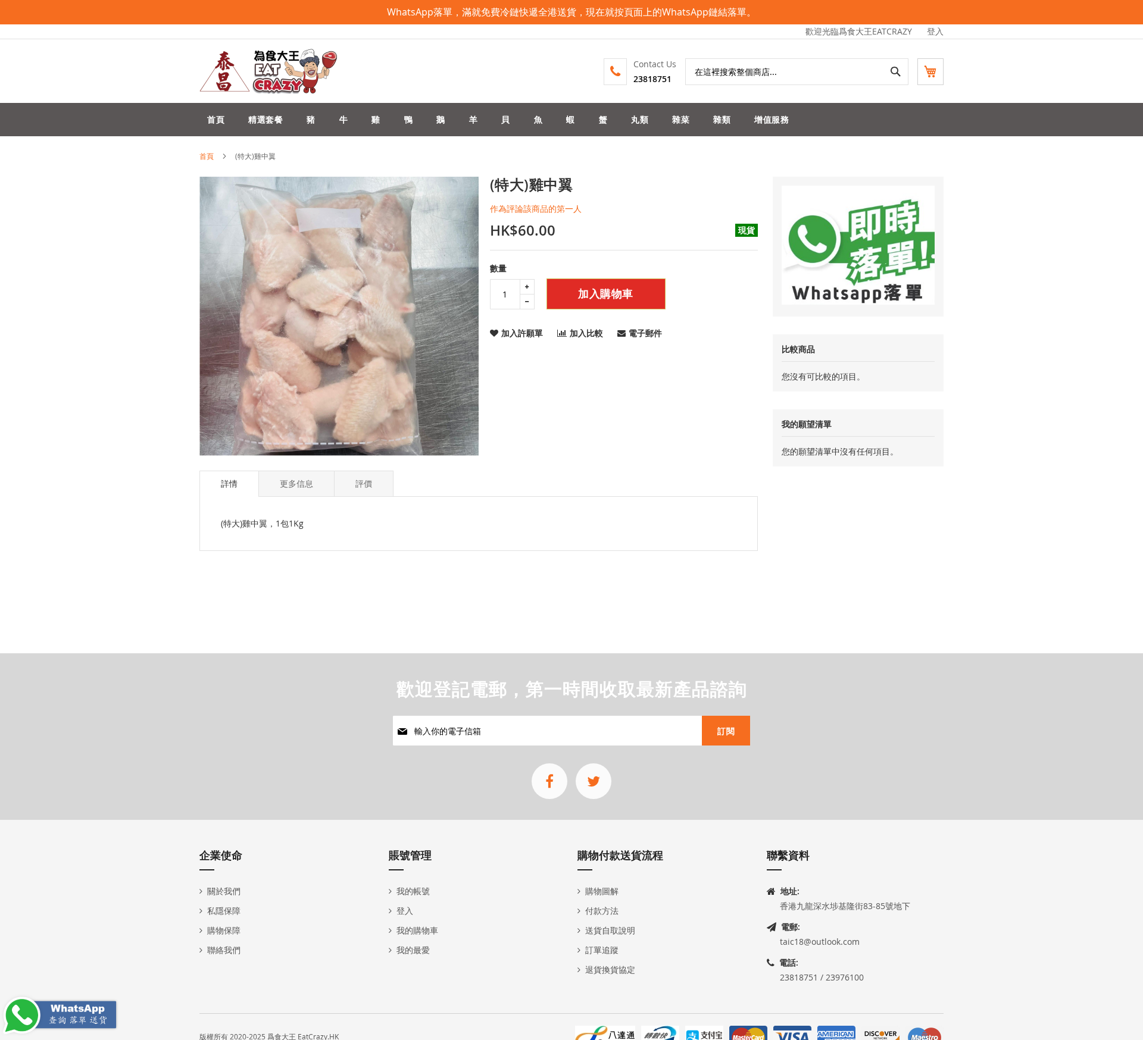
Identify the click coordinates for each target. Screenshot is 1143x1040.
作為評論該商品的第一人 (536, 208)
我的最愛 (413, 950)
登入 (935, 31)
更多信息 (296, 483)
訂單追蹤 (602, 950)
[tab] (229, 484)
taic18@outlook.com (820, 941)
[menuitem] (265, 119)
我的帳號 (413, 891)
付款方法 (602, 910)
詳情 (229, 483)
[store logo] (269, 71)
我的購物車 (417, 930)
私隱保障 (224, 910)
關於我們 (224, 891)
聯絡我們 (224, 950)
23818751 (652, 78)
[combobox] (796, 71)
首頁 (206, 156)
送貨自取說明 (610, 930)
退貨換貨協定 (610, 969)
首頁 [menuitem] (215, 119)
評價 (363, 483)
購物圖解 (602, 891)
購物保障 (224, 930)
